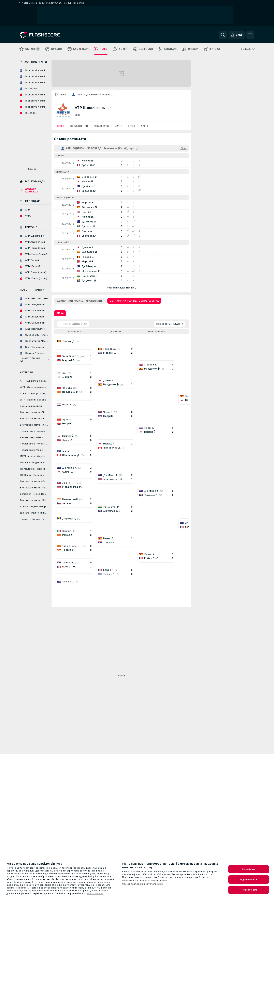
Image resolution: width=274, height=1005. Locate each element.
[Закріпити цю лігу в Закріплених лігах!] (109, 107)
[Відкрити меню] (250, 35)
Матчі (118, 126)
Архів (144, 126)
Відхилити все (248, 879)
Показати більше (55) (30, 359)
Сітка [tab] (60, 313)
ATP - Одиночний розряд (95, 94)
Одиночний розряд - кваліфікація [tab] (79, 300)
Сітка (131, 126)
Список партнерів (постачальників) (142, 883)
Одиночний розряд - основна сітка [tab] (134, 300)
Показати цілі (249, 889)
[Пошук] (223, 35)
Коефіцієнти (79, 126)
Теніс (63, 94)
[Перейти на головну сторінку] (48, 35)
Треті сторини (95, 893)
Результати (101, 126)
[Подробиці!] (121, 163)
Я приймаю (248, 869)
